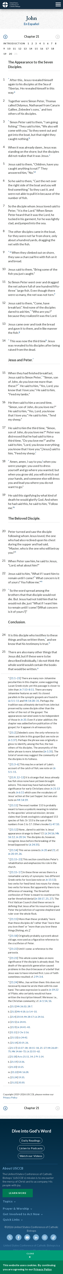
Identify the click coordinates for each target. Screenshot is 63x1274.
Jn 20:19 (13, 853)
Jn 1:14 (43, 1000)
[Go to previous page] (5, 37)
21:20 (13, 1066)
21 (53, 850)
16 (41, 48)
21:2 (13, 732)
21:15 (13, 859)
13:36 (21, 1061)
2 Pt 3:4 (38, 976)
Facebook (18, 1237)
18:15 (32, 1047)
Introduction (14, 43)
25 (47, 898)
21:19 (14, 1061)
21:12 (13, 829)
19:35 (21, 1077)
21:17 (13, 1047)
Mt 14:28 (29, 700)
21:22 (13, 948)
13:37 (20, 1047)
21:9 (13, 777)
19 (5, 53)
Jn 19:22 (53, 989)
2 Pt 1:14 (39, 1056)
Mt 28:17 (29, 1016)
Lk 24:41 (21, 1021)
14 (30, 48)
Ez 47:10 (54, 824)
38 (26, 1047)
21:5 (13, 1021)
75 (9, 1051)
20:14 (20, 1016)
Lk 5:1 (11, 700)
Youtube (27, 1237)
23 (18, 678)
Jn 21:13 (55, 788)
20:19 (21, 1042)
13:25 (20, 1066)
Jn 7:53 (23, 689)
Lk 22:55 (31, 1051)
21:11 (13, 805)
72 (24, 1051)
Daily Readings (30, 1140)
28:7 (30, 1006)
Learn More (17, 1193)
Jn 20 (23, 719)
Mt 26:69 (52, 1047)
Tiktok (53, 1237)
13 (25, 48)
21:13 (14, 1037)
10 (8, 48)
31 (37, 700)
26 (20, 853)
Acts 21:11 (23, 1056)
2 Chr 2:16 (23, 1032)
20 (10, 53)
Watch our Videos (31, 1155)
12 (20, 48)
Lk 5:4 (29, 1011)
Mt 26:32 (21, 1006)
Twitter (10, 1237)
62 (38, 1051)
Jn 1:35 (48, 751)
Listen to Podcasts (31, 1148)
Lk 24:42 (22, 1037)
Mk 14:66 (17, 1051)
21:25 (14, 1082)
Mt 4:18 (21, 1011)
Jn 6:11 (20, 792)
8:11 (31, 689)
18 (52, 48)
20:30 (21, 1082)
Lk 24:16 (49, 833)
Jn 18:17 (40, 898)
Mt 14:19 (22, 799)
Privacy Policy (10, 1097)
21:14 (13, 850)
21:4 (13, 1016)
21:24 (13, 982)
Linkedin (36, 1237)
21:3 (13, 764)
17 (47, 48)
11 (14, 48)
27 (51, 898)
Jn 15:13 (50, 879)
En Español (31, 24)
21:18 (13, 935)
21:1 (13, 678)
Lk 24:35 (33, 844)
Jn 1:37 (12, 740)
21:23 (13, 957)
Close (30, 1253)
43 (28, 1027)
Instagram (45, 1237)
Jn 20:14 (21, 837)
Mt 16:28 (23, 1072)
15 (36, 48)
